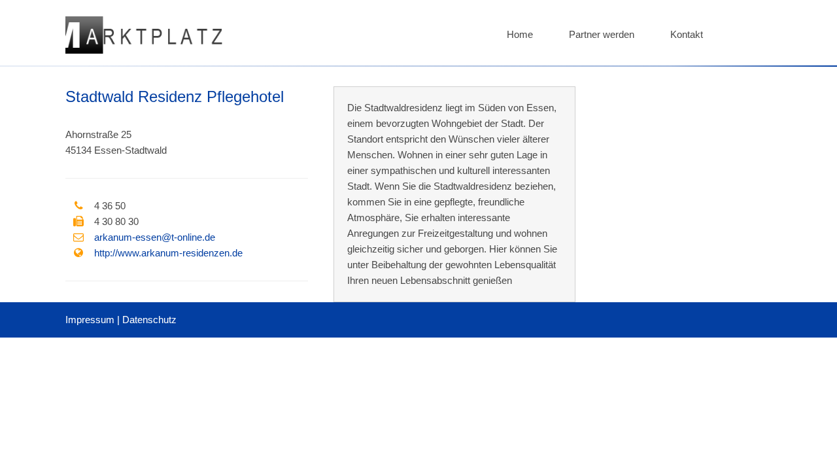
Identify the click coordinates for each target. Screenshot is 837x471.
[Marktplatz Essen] (143, 50)
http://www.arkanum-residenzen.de (168, 252)
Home (520, 34)
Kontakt (686, 34)
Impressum (89, 319)
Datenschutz (149, 319)
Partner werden (601, 34)
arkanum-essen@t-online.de (154, 237)
